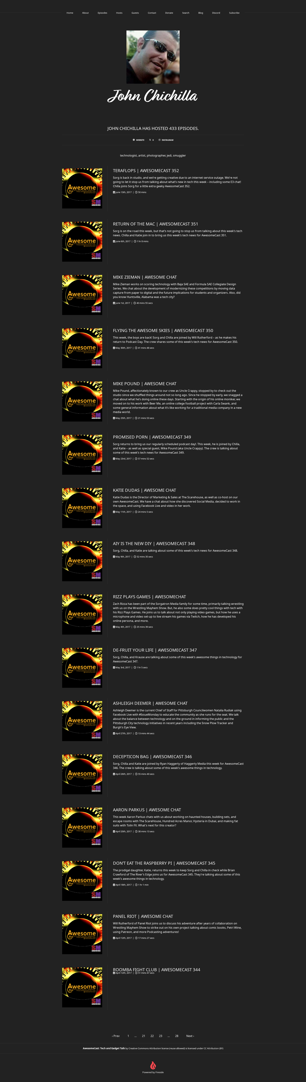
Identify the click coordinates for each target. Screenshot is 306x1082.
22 (152, 1036)
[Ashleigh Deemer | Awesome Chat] (82, 721)
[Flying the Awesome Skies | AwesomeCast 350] (82, 348)
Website (140, 140)
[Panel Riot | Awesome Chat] (82, 934)
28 (176, 1036)
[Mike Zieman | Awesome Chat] (82, 295)
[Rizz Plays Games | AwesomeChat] (82, 615)
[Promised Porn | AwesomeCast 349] (82, 455)
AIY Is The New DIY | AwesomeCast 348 (154, 543)
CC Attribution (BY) (213, 1048)
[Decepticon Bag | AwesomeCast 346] (82, 774)
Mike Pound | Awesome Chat (144, 383)
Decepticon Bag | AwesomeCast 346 (152, 756)
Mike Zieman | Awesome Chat (145, 277)
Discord (216, 12)
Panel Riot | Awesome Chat (143, 916)
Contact (152, 12)
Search (185, 12)
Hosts (119, 12)
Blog (200, 12)
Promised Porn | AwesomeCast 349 (152, 437)
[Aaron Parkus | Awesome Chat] (82, 828)
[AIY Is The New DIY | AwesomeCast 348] (82, 561)
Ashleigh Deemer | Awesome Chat (150, 703)
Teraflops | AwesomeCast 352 (146, 170)
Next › (190, 1036)
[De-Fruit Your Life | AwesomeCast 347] (82, 668)
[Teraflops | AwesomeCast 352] (82, 188)
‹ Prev (116, 1036)
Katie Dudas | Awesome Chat (144, 490)
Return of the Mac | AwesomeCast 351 (155, 224)
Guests (135, 12)
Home (70, 12)
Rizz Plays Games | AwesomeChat (149, 596)
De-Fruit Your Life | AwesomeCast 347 (155, 650)
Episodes (102, 12)
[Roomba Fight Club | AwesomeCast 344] (82, 987)
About (85, 12)
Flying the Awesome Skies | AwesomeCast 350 (163, 330)
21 (143, 1036)
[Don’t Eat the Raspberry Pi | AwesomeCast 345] (82, 881)
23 (160, 1036)
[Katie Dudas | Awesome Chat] (82, 508)
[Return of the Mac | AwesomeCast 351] (82, 242)
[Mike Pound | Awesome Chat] (82, 401)
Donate (169, 12)
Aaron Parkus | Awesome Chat (147, 810)
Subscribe (234, 12)
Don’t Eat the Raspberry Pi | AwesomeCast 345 (164, 863)
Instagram (167, 140)
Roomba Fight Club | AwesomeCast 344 (156, 969)
